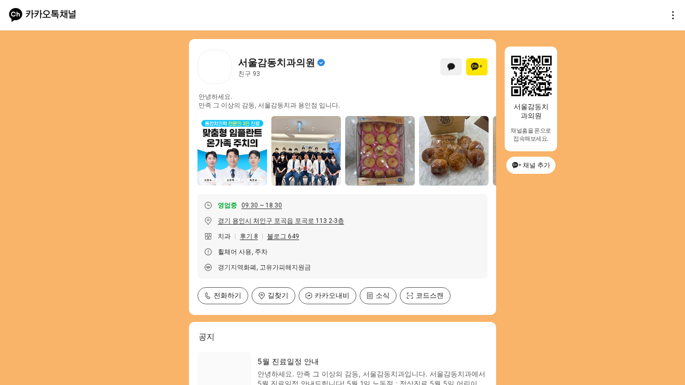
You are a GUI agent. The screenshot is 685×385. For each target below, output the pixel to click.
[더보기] (670, 15)
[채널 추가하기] (477, 66)
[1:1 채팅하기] (451, 66)
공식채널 (321, 62)
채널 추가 (536, 165)
